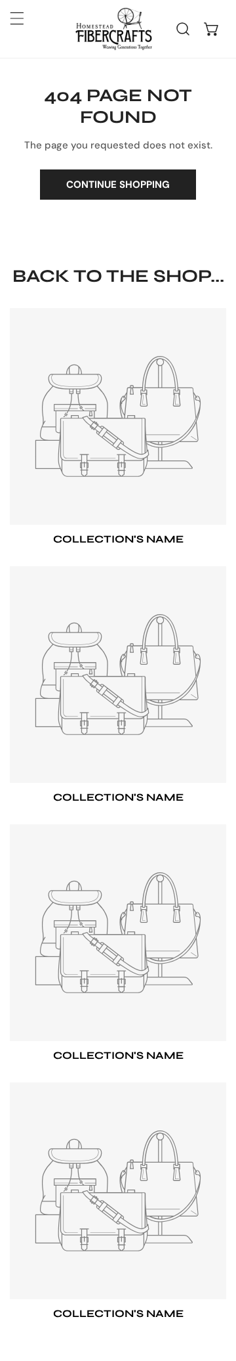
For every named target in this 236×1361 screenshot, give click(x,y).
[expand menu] (17, 18)
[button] (211, 28)
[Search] (182, 28)
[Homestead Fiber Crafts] (113, 29)
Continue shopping (118, 184)
